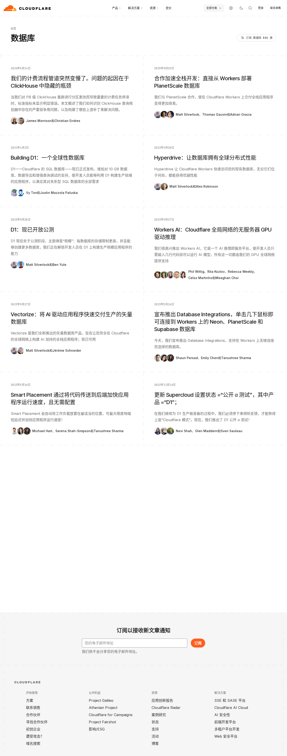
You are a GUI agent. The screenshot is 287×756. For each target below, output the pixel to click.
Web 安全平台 (225, 736)
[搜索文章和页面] (250, 8)
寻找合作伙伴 (37, 722)
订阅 (198, 643)
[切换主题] (241, 8)
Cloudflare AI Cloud (231, 707)
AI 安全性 (222, 715)
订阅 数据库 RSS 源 (259, 38)
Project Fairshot (102, 722)
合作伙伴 (33, 715)
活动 (155, 736)
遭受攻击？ (35, 736)
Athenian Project (103, 707)
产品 (115, 8)
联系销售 (275, 8)
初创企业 (33, 729)
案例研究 (159, 715)
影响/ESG (97, 729)
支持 (155, 729)
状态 (155, 722)
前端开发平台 (225, 722)
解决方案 (134, 8)
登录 (260, 8)
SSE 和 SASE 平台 (230, 700)
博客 (155, 743)
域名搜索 (33, 743)
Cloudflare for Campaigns (111, 715)
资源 (153, 8)
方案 (29, 700)
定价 (169, 8)
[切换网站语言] (231, 8)
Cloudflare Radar (166, 707)
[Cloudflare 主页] (28, 8)
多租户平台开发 (226, 729)
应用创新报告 (162, 700)
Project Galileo (101, 700)
